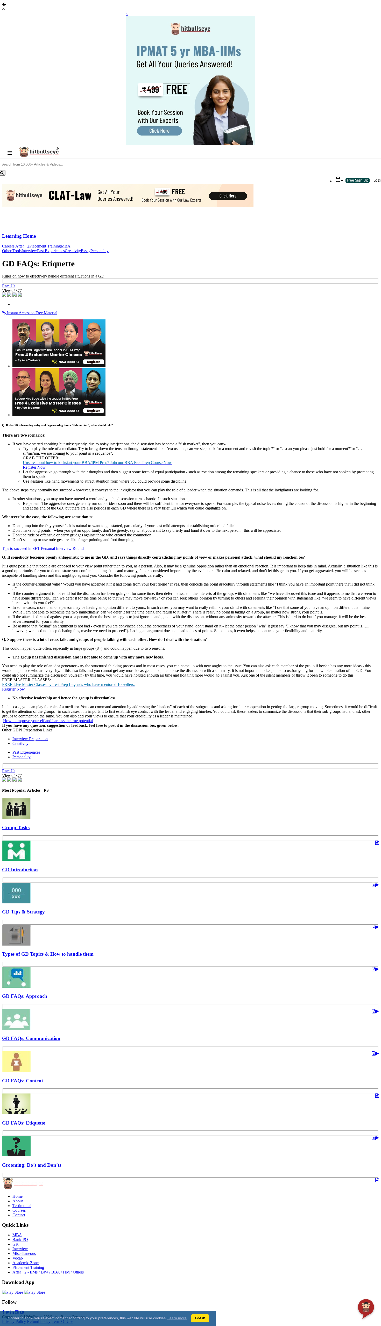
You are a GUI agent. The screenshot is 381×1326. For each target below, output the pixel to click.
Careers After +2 (15, 246)
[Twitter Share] (9, 295)
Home (17, 1196)
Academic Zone (25, 1263)
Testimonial (21, 1205)
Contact (18, 1215)
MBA (65, 246)
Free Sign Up (357, 180)
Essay (85, 251)
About (17, 1201)
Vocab (17, 1258)
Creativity (73, 251)
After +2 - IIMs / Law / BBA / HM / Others (48, 1272)
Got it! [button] (200, 1318)
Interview (29, 251)
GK (15, 1244)
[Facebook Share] (4, 295)
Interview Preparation (30, 739)
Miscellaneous (24, 1253)
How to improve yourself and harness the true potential (48, 720)
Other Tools (12, 251)
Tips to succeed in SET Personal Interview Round (43, 548)
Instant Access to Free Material (31, 313)
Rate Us (8, 286)
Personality (99, 251)
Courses (19, 1210)
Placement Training (45, 246)
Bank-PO (20, 1239)
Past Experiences (51, 251)
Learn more (177, 1318)
